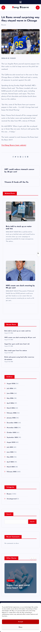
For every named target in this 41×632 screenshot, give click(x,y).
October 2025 (11, 432)
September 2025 (12, 437)
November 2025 (12, 427)
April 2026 (10, 403)
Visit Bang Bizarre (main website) (13, 145)
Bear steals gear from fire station (15, 350)
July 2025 (10, 447)
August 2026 (11, 383)
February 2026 (11, 413)
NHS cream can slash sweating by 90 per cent (20, 337)
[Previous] (31, 558)
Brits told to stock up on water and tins (17, 331)
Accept (20, 622)
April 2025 (10, 462)
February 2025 (11, 472)
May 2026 (10, 398)
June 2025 (10, 452)
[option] (20, 578)
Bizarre (3, 25)
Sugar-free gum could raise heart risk (16, 344)
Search (8, 514)
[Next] (35, 558)
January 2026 (11, 418)
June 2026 (10, 393)
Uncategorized (12, 499)
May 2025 (10, 457)
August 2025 (11, 442)
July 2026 (10, 388)
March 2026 (11, 408)
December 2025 (12, 423)
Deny (20, 627)
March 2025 (11, 467)
